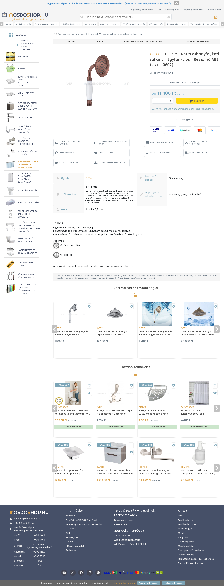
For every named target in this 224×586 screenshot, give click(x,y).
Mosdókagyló (185, 528)
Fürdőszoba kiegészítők (134, 24)
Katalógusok (172, 9)
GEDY (155, 53)
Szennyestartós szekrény (191, 550)
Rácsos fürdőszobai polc (190, 563)
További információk (123, 582)
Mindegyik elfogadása (173, 583)
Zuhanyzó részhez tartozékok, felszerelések (78, 34)
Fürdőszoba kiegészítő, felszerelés (196, 559)
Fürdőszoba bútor (187, 524)
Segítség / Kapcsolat (141, 9)
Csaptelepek (90, 24)
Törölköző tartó (186, 541)
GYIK (159, 9)
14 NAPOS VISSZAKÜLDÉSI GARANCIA (70, 142)
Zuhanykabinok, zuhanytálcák (204, 24)
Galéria (69, 541)
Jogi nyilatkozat (122, 535)
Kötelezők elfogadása (148, 583)
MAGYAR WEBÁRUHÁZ (112, 163)
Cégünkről (71, 528)
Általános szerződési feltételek (130, 544)
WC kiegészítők (156, 24)
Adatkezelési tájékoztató (127, 540)
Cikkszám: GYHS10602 (161, 72)
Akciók (8, 24)
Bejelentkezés (214, 9)
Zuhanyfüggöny (186, 554)
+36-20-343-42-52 (24, 523)
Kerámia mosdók (23, 24)
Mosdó (181, 533)
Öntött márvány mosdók (46, 24)
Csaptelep (183, 537)
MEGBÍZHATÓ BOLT (106, 153)
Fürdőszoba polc (186, 520)
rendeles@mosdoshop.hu (27, 518)
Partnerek (71, 550)
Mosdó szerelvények (109, 24)
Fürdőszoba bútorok (70, 24)
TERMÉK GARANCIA (67, 153)
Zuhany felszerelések (177, 24)
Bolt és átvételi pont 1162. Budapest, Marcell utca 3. (29, 529)
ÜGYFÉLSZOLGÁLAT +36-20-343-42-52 (113, 142)
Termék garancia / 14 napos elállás (84, 524)
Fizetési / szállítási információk (82, 520)
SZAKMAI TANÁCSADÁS (69, 163)
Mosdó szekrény (186, 546)
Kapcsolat (71, 515)
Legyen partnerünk (193, 9)
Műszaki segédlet (75, 546)
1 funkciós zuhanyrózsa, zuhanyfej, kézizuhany (121, 34)
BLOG (181, 515)
